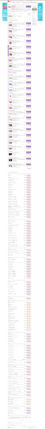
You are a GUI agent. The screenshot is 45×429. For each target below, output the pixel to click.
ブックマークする (29, 8)
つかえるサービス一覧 (34, 12)
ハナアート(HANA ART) (22, 425)
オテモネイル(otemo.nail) (25, 425)
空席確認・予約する (28, 6)
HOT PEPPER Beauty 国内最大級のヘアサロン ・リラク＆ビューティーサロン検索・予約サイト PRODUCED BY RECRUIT (10, 1)
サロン (32, 15)
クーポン (33, 16)
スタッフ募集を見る (28, 9)
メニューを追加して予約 (29, 30)
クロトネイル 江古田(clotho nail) (10, 425)
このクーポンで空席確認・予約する (28, 23)
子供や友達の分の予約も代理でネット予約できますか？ (34, 23)
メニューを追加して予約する (28, 178)
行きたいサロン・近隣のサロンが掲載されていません (34, 21)
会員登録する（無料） (34, 7)
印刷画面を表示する (29, 168)
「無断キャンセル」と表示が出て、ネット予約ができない (34, 24)
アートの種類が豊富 (10, 422)
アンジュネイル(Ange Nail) (19, 425)
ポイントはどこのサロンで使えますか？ (34, 22)
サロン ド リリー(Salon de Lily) (14, 425)
